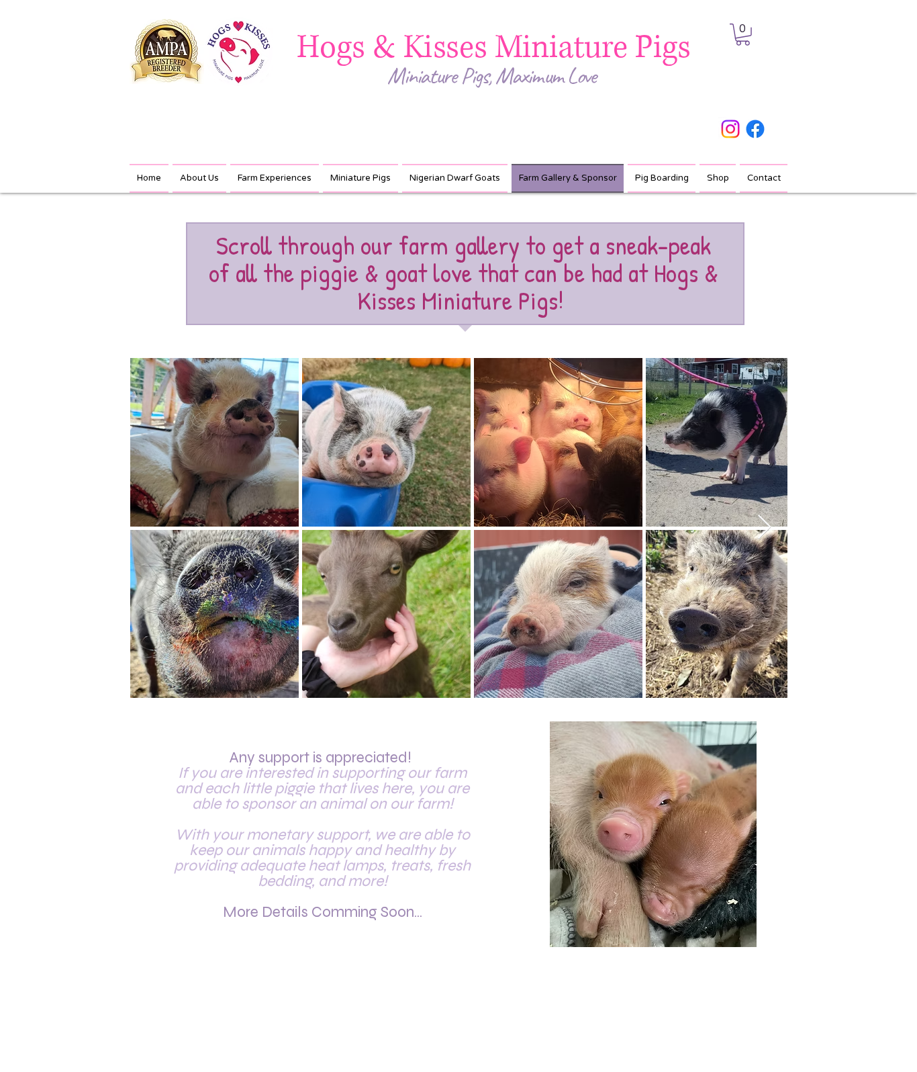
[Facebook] (755, 129)
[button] (743, 35)
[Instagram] (730, 129)
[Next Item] (764, 528)
